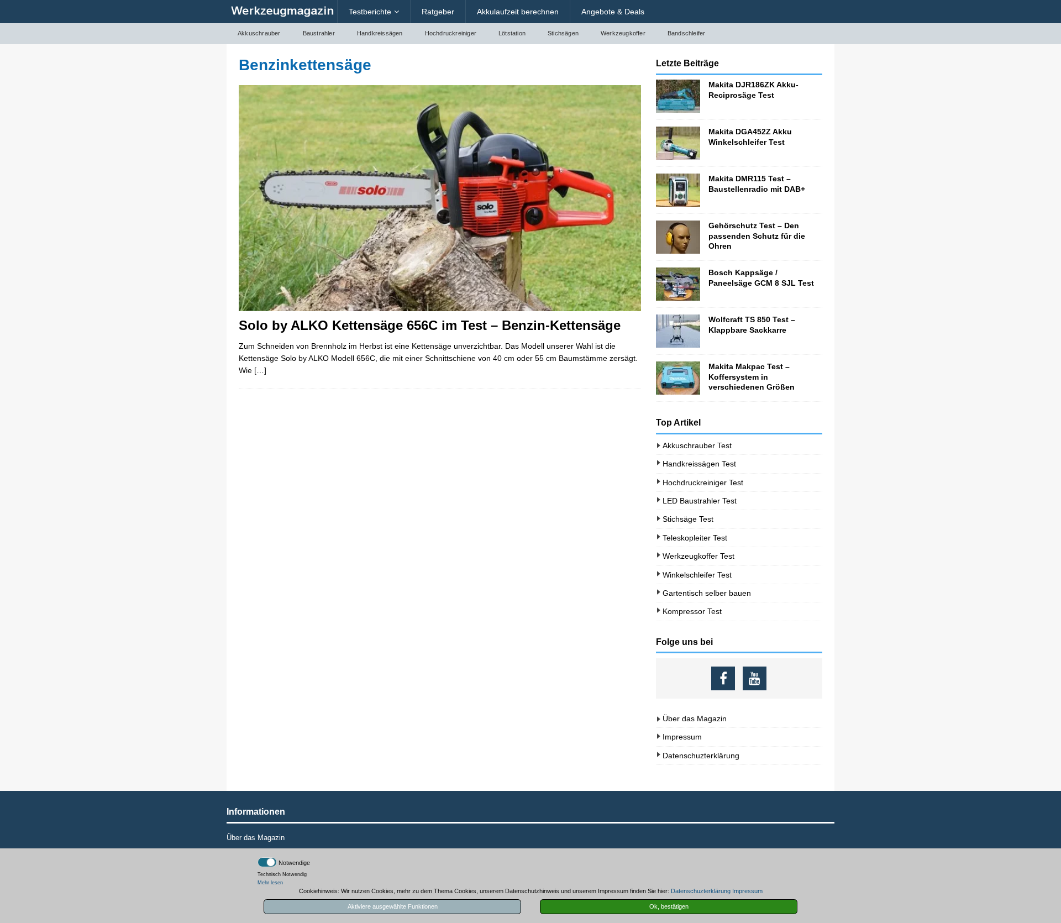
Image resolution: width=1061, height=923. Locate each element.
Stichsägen (563, 33)
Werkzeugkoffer (623, 33)
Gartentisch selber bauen (707, 593)
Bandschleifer (687, 33)
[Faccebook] (723, 678)
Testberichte (370, 11)
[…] (260, 370)
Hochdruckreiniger (450, 33)
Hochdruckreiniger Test (703, 482)
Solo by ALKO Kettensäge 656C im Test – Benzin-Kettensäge (430, 325)
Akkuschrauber (259, 33)
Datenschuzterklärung (701, 755)
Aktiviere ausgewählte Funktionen (393, 906)
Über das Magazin (695, 718)
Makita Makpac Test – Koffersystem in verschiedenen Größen (751, 376)
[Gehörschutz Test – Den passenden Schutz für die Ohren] (678, 237)
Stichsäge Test (688, 519)
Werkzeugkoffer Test (698, 556)
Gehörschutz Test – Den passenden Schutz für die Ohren (756, 235)
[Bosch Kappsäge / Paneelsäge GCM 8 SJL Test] (678, 284)
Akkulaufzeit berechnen (518, 11)
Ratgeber (438, 11)
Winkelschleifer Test (697, 574)
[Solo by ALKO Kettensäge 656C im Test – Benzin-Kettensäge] (440, 198)
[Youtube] (754, 678)
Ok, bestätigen (669, 906)
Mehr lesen (270, 882)
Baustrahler (319, 33)
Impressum (682, 736)
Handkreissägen (380, 33)
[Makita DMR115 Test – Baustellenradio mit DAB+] (678, 190)
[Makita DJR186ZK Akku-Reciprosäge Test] (678, 96)
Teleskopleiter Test (695, 537)
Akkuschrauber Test (697, 445)
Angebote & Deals (612, 11)
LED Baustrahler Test (700, 500)
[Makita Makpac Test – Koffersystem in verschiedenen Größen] (678, 378)
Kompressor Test (692, 611)
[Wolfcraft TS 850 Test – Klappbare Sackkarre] (678, 331)
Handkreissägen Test (699, 463)
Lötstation (512, 33)
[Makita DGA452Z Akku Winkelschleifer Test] (678, 143)
